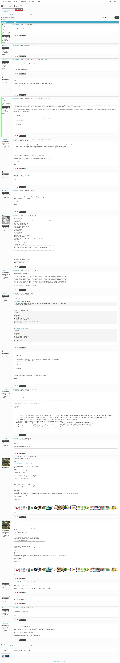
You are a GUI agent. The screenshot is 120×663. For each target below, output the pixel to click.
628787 (18, 301)
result (26, 611)
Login (115, 1)
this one (40, 397)
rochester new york (7, 59)
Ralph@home (6, 2)
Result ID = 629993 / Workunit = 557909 (23, 525)
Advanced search (6, 11)
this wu (26, 585)
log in (17, 17)
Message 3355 (15, 457)
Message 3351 (15, 293)
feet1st (5, 45)
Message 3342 (15, 45)
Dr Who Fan (5, 457)
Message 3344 (15, 77)
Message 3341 (15, 24)
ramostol (4, 582)
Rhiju (3, 98)
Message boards (5, 15)
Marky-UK (4, 293)
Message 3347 (15, 172)
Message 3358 (15, 596)
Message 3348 (15, 190)
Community (32, 1)
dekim (5, 24)
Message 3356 (15, 520)
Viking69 (4, 270)
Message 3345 (15, 98)
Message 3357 (15, 582)
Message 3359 (15, 607)
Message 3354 (15, 438)
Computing (23, 1)
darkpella (4, 389)
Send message (5, 36)
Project (15, 1)
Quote (24, 35)
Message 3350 (15, 270)
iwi (4, 215)
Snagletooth (5, 139)
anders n (5, 77)
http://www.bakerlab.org (60, 661)
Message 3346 (15, 139)
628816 (18, 310)
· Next (4, 19)
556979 (18, 161)
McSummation (5, 623)
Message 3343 (15, 59)
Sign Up (109, 1)
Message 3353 (15, 389)
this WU (15, 397)
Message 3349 (15, 215)
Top (117, 650)
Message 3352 (15, 351)
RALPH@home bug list (15, 15)
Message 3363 (15, 623)
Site (39, 1)
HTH (3, 607)
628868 (18, 328)
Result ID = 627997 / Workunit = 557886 (23, 463)
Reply (20, 35)
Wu (18, 177)
